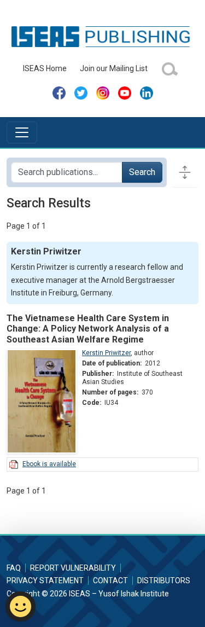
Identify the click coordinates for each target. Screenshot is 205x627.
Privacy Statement (45, 580)
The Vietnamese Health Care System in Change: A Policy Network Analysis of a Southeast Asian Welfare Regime (88, 328)
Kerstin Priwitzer (106, 353)
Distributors (163, 580)
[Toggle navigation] (22, 132)
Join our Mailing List (114, 68)
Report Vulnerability (73, 568)
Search (142, 172)
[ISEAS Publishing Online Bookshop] (102, 36)
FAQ (14, 568)
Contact (110, 580)
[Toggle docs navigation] (184, 172)
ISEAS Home (45, 68)
